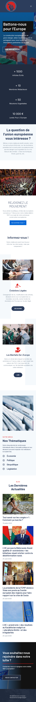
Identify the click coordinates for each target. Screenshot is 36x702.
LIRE (18, 375)
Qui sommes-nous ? (18, 223)
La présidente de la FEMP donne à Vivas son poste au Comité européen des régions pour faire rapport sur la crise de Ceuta (18, 592)
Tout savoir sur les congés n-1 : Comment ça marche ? (16, 518)
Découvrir (18, 308)
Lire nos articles (12, 49)
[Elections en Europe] (11, 6)
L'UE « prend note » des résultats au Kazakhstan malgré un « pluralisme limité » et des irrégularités (17, 629)
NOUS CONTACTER (11, 678)
